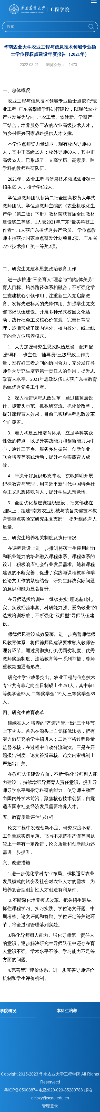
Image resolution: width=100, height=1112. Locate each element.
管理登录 (50, 1106)
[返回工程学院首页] (50, 11)
